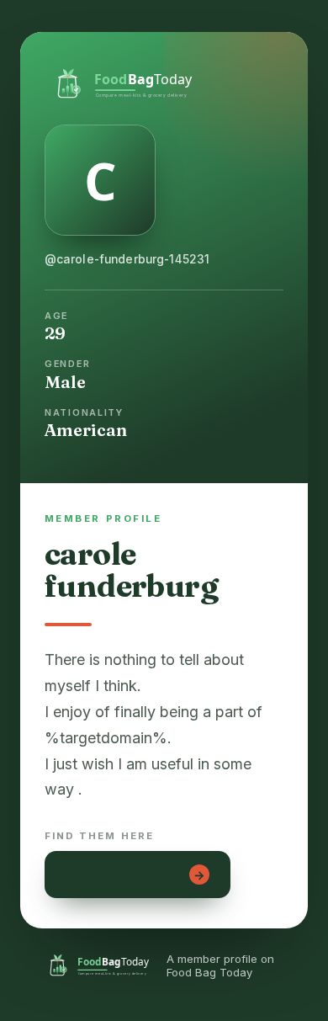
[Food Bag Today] (164, 81)
